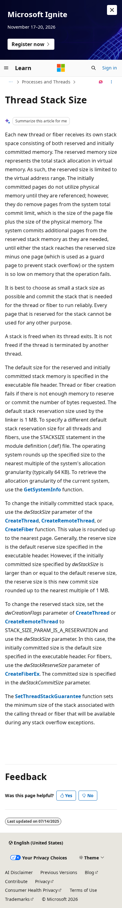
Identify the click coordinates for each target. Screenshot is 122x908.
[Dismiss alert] (112, 10)
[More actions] (111, 82)
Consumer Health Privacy (31, 890)
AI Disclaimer (19, 872)
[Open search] (93, 67)
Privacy (42, 881)
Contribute (16, 881)
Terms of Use (83, 890)
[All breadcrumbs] (10, 82)
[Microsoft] (61, 68)
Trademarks (17, 899)
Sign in (109, 68)
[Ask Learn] (101, 82)
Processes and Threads (46, 82)
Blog (89, 872)
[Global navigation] (6, 67)
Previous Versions (58, 872)
